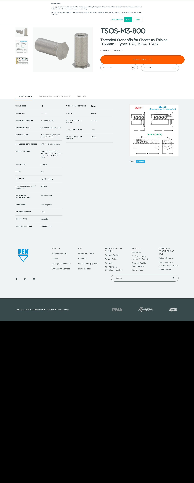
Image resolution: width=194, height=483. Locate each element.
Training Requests (166, 258)
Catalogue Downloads (61, 264)
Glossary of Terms (86, 253)
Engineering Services (61, 269)
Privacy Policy (111, 259)
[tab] (25, 97)
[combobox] (142, 278)
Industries (82, 259)
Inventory (82, 96)
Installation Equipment (88, 264)
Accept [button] (128, 19)
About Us (56, 248)
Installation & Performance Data (54, 96)
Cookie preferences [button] (117, 19)
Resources (136, 252)
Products (109, 263)
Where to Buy (165, 269)
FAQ (80, 248)
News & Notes (84, 269)
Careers (55, 259)
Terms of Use (137, 270)
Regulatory (136, 248)
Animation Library (59, 253)
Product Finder (111, 255)
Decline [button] (138, 19)
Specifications (25, 96)
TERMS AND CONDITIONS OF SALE (166, 251)
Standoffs (140, 161)
